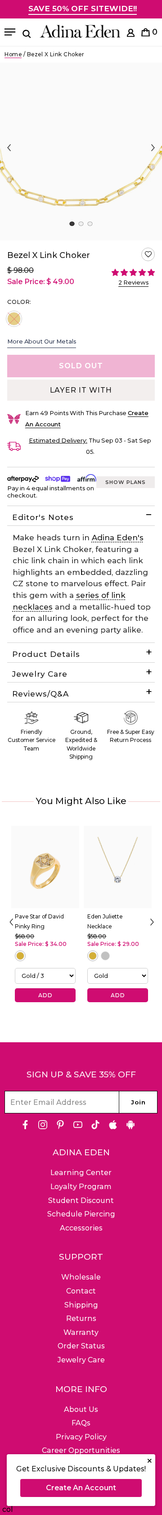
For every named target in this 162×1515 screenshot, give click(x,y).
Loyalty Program (81, 1186)
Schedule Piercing (81, 1214)
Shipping (81, 1305)
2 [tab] (80, 224)
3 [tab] (89, 224)
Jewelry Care (40, 673)
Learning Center (81, 1172)
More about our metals (41, 341)
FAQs (81, 1423)
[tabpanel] (81, 151)
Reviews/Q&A (40, 693)
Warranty (81, 1332)
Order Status (81, 1346)
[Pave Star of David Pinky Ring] (45, 867)
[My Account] (131, 34)
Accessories (81, 1228)
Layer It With (81, 390)
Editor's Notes (43, 517)
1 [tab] (71, 224)
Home (13, 54)
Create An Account (81, 1487)
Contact (81, 1291)
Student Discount (81, 1200)
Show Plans (125, 482)
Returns (81, 1318)
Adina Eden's (118, 537)
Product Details (46, 654)
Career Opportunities (81, 1450)
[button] (148, 254)
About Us (81, 1409)
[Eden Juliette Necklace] (118, 867)
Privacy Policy (81, 1437)
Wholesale (81, 1277)
